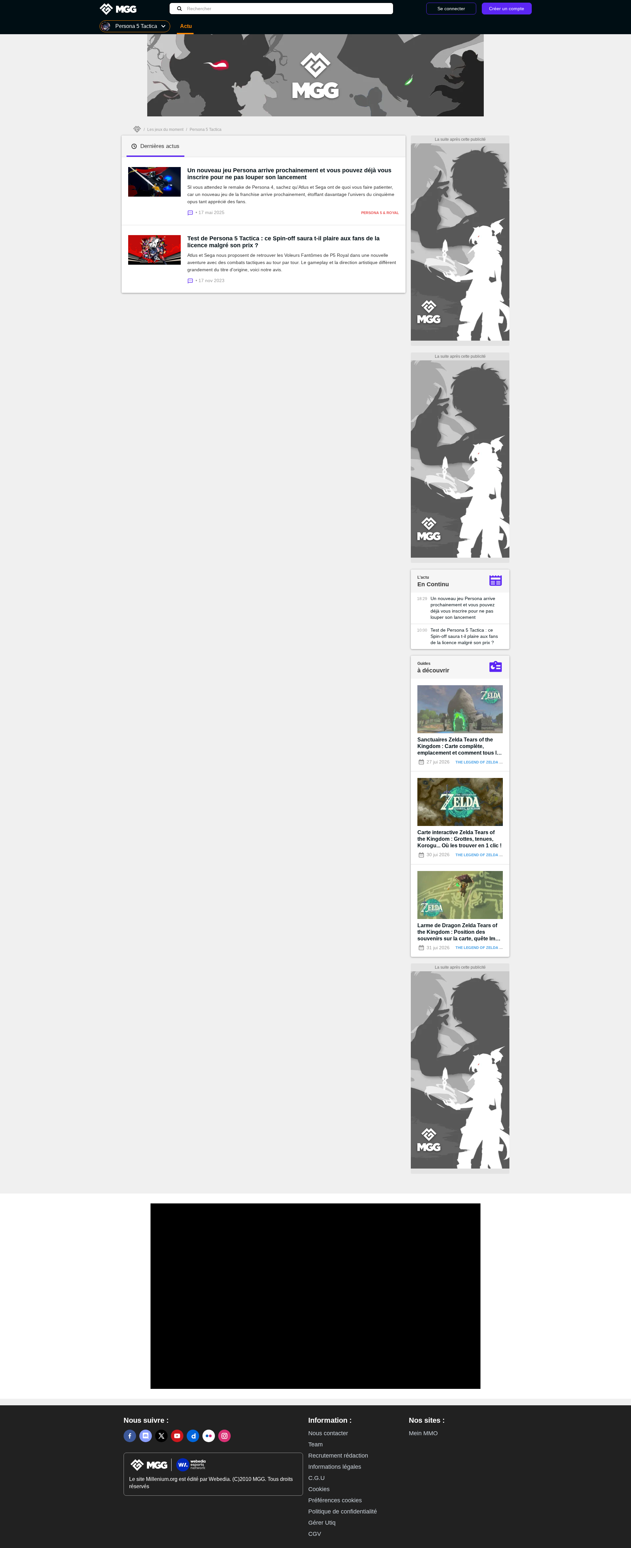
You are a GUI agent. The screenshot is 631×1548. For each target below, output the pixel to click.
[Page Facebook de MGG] (130, 1436)
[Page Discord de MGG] (145, 1436)
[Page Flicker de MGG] (208, 1436)
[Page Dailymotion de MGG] (193, 1436)
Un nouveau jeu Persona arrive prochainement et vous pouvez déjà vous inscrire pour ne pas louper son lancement (289, 174)
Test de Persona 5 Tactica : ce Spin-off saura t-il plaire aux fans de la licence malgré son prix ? (283, 242)
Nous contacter (328, 1433)
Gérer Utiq (322, 1522)
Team (315, 1444)
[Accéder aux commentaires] (191, 212)
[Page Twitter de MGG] (161, 1436)
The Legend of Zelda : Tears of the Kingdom (501, 762)
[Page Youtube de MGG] (177, 1436)
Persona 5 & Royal (380, 213)
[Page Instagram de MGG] (224, 1436)
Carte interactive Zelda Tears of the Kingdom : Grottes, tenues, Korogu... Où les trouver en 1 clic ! (459, 839)
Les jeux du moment (165, 129)
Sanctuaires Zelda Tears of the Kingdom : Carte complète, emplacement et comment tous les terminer (459, 746)
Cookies (319, 1489)
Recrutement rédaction (338, 1455)
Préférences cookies (335, 1500)
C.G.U (316, 1478)
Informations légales (334, 1466)
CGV (314, 1534)
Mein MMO (423, 1433)
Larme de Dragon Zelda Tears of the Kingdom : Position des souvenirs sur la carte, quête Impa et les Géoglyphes (459, 932)
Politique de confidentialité (342, 1511)
